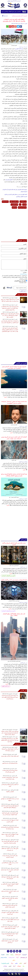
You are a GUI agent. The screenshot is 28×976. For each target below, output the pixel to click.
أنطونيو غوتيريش (8, 179)
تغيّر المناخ (14, 207)
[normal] (5, 15)
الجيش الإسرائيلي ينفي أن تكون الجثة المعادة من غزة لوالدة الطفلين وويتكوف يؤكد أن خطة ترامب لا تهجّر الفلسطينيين (10, 329)
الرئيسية (25, 15)
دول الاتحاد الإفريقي (19, 48)
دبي (20, 204)
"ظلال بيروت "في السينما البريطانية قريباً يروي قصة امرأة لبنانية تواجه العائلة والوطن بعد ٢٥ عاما (10, 740)
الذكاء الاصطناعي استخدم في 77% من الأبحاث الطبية (14, 579)
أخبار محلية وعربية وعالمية (17, 15)
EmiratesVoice (5, 201)
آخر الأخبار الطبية (5, 686)
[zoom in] (3, 15)
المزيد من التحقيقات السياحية (8, 575)
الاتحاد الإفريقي (14, 204)
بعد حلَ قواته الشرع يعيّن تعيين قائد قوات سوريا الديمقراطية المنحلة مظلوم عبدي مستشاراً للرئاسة (10, 697)
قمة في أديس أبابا (22, 207)
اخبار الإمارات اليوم (14, 201)
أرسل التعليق (23, 290)
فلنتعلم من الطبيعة (10, 791)
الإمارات (24, 204)
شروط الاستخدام (23, 274)
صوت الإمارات (23, 201)
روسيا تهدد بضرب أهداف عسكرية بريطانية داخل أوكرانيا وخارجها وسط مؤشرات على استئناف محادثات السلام (9, 733)
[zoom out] (7, 15)
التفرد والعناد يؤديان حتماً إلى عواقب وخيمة (10, 756)
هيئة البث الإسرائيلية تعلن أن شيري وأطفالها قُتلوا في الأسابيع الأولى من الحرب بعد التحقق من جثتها (10, 315)
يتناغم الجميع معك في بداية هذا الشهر (9, 763)
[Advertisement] (14, 224)
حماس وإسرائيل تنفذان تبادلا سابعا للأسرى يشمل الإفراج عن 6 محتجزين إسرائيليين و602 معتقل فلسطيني (10, 308)
